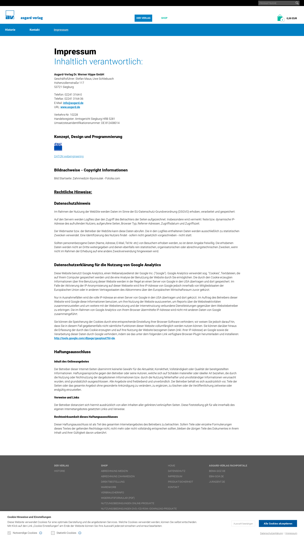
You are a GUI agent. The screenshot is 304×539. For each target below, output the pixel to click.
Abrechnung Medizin (114, 470)
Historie (10, 29)
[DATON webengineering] (147, 147)
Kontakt (35, 29)
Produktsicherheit (180, 481)
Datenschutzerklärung (271, 533)
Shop (164, 18)
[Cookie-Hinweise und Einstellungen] (40, 533)
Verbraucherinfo (112, 492)
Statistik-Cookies (66, 532)
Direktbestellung (113, 481)
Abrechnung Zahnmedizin (118, 476)
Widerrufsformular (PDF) (118, 497)
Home (171, 465)
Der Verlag (143, 18)
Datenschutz (176, 470)
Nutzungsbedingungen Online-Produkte (127, 503)
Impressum (291, 533)
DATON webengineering (69, 156)
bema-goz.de (217, 470)
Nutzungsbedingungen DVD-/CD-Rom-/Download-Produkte (139, 508)
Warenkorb (108, 487)
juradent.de (217, 481)
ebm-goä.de (216, 476)
